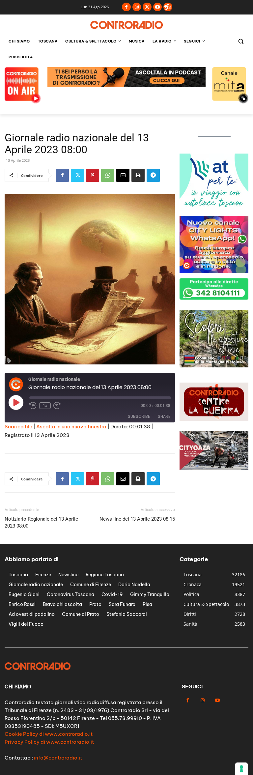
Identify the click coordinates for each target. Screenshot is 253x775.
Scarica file (18, 426)
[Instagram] (136, 7)
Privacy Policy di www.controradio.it (49, 742)
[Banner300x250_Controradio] (214, 365)
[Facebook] (126, 7)
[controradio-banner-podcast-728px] (126, 85)
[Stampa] (138, 175)
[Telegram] (153, 175)
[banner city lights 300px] (214, 271)
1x (45, 405)
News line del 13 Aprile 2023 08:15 (137, 519)
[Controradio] (126, 25)
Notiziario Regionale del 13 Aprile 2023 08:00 (41, 522)
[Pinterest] (92, 175)
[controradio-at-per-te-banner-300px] (214, 209)
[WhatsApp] (107, 175)
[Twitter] (147, 7)
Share (164, 416)
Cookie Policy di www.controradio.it (49, 734)
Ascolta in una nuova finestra (71, 426)
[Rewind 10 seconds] (33, 405)
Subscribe (139, 416)
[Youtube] (157, 7)
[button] (240, 41)
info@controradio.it (58, 758)
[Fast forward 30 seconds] (57, 405)
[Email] (122, 175)
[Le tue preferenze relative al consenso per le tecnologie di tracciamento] (241, 768)
